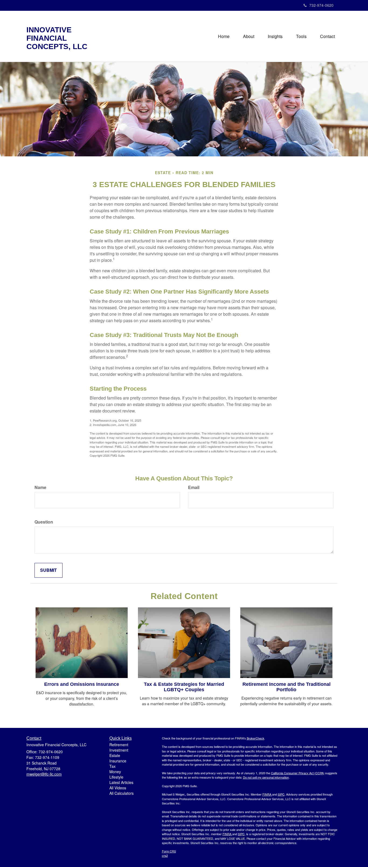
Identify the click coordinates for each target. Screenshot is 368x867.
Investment (118, 750)
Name (40, 487)
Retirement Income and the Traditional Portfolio (286, 687)
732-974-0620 (321, 5)
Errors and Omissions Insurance (81, 684)
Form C (167, 851)
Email (193, 487)
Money (115, 771)
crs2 (165, 855)
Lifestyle (116, 777)
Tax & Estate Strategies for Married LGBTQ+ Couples (184, 687)
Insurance (117, 760)
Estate (114, 755)
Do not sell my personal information (266, 777)
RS (174, 851)
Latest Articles (121, 782)
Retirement (118, 744)
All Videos (117, 787)
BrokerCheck (255, 738)
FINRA (266, 794)
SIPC (281, 794)
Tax (112, 766)
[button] (248, 36)
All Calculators (121, 793)
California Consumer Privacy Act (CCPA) (297, 773)
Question (43, 522)
